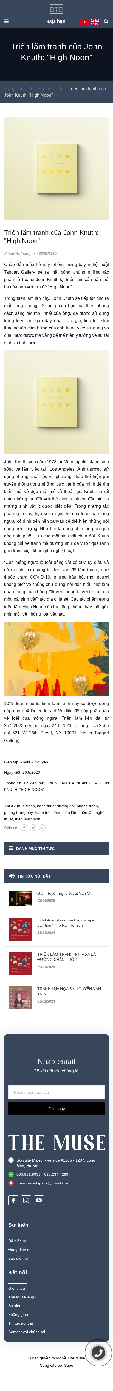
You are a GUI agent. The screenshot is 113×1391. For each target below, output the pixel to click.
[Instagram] (26, 1200)
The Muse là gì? (22, 1297)
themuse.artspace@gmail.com (42, 1183)
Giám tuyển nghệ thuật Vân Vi (64, 893)
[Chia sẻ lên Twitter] (33, 827)
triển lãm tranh (56, 703)
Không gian (18, 1314)
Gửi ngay (56, 1108)
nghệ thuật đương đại (56, 806)
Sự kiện (14, 1306)
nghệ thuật (63, 550)
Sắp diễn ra (18, 1258)
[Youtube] (39, 1200)
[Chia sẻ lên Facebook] (24, 827)
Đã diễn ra (17, 1241)
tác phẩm (89, 599)
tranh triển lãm (47, 812)
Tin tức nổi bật (34, 876)
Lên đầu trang (54, 1379)
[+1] (42, 827)
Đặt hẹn (56, 21)
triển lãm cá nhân (83, 279)
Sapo (68, 1365)
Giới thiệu (16, 1288)
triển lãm (25, 298)
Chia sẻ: (11, 827)
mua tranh (26, 806)
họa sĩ (41, 513)
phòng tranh (87, 806)
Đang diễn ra (19, 1249)
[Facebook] (13, 1200)
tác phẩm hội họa (65, 305)
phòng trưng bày (18, 812)
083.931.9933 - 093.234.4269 (42, 1174)
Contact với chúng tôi (26, 1332)
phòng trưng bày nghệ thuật (80, 264)
